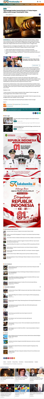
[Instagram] (10, 358)
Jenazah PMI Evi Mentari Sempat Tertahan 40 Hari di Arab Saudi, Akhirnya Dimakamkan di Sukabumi (22, 283)
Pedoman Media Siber (29, 361)
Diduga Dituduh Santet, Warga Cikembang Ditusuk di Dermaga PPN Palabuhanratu (24, 300)
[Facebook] (33, 113)
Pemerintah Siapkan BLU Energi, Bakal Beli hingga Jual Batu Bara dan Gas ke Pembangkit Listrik (27, 127)
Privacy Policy (15, 361)
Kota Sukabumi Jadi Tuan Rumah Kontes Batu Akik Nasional (20, 318)
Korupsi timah (9, 104)
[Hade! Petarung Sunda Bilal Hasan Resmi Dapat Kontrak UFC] (5, 313)
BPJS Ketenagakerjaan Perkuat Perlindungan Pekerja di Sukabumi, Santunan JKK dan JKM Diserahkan (24, 272)
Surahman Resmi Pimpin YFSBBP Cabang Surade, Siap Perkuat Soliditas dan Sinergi (22, 253)
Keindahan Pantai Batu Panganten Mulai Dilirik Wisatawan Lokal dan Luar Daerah (24, 341)
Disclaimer (21, 361)
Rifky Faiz (7, 14)
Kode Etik (9, 361)
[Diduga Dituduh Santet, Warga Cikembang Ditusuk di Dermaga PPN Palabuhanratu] (5, 301)
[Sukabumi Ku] (12, 1)
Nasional (5, 8)
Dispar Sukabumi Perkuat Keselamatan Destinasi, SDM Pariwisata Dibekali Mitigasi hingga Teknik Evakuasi (24, 336)
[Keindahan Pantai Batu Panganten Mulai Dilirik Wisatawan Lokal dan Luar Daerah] (5, 342)
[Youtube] (12, 358)
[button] (37, 1)
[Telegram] (38, 113)
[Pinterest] (8, 358)
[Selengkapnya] (40, 263)
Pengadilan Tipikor (17, 104)
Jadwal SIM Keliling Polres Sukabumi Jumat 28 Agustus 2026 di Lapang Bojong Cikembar (23, 244)
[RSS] (14, 358)
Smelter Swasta (25, 104)
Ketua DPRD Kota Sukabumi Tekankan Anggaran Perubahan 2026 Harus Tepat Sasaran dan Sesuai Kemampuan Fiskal (23, 278)
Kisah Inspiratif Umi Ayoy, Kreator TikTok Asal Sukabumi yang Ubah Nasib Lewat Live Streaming (24, 323)
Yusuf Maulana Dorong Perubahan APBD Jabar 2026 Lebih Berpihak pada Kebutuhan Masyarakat (22, 306)
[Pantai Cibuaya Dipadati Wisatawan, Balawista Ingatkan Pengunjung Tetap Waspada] (5, 347)
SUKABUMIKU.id (6, 39)
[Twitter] (35, 113)
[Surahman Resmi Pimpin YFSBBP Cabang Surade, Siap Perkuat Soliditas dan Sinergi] (5, 291)
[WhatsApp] (40, 113)
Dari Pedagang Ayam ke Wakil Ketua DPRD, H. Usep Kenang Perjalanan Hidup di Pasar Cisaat (23, 329)
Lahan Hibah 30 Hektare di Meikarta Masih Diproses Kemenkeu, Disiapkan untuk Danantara (23, 237)
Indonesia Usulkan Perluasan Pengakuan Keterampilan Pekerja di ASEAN (26, 119)
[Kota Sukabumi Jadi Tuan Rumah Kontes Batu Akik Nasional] (5, 319)
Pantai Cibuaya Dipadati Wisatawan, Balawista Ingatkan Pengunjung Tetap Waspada (23, 346)
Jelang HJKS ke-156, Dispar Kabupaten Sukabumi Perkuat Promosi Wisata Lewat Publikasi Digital (24, 351)
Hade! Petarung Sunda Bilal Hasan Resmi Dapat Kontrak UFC (20, 313)
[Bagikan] (40, 14)
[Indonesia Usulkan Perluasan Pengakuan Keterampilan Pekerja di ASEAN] (8, 120)
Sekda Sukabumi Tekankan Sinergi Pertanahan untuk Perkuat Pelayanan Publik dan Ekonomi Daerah (23, 267)
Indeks (4, 361)
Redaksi (36, 361)
